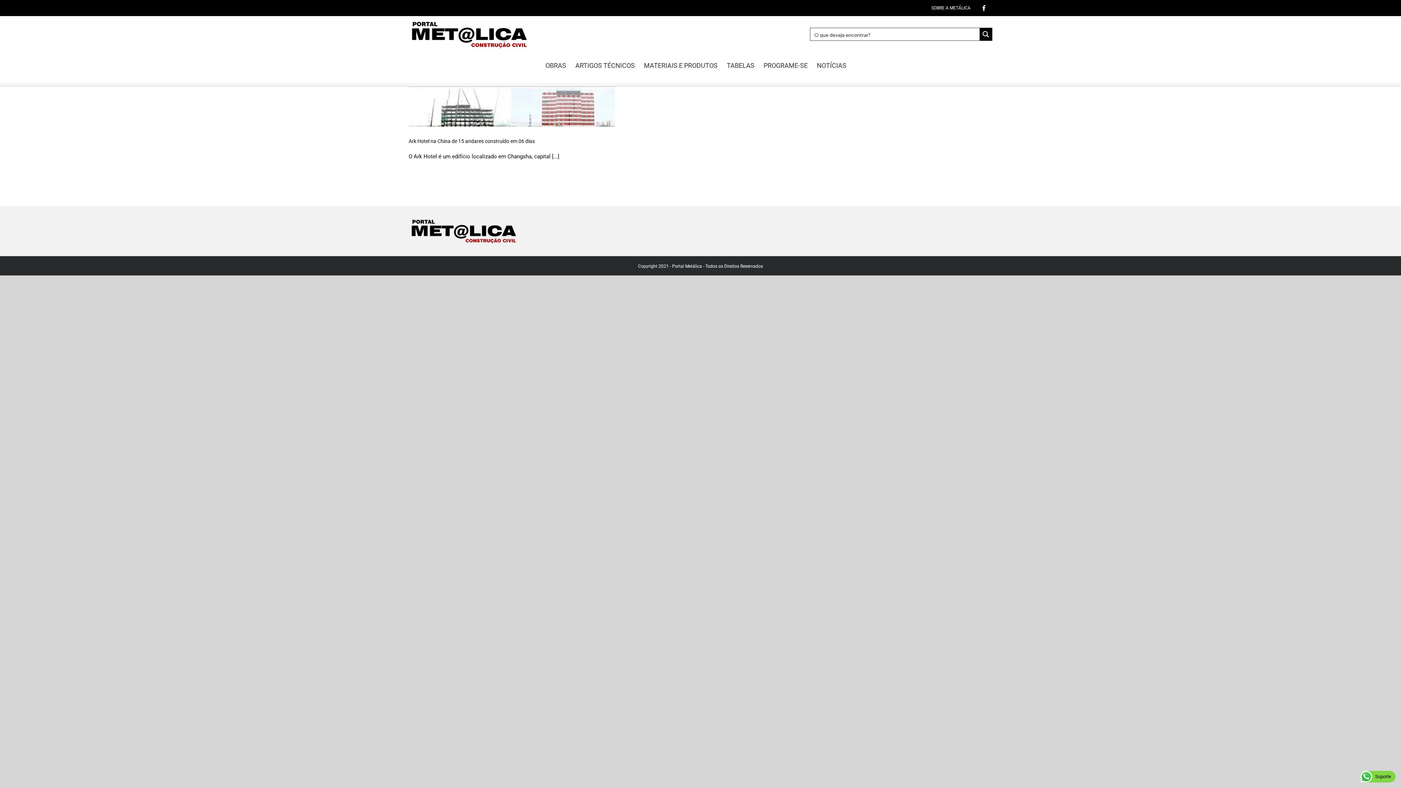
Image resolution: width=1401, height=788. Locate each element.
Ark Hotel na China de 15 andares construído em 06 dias (472, 141)
